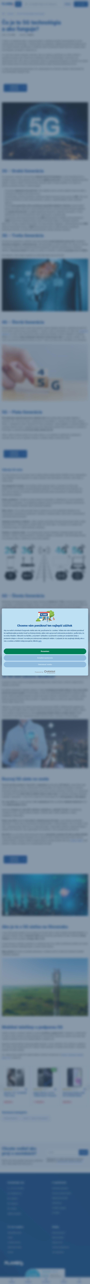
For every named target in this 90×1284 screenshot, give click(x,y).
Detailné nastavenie (45, 658)
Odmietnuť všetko (45, 664)
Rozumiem (45, 651)
